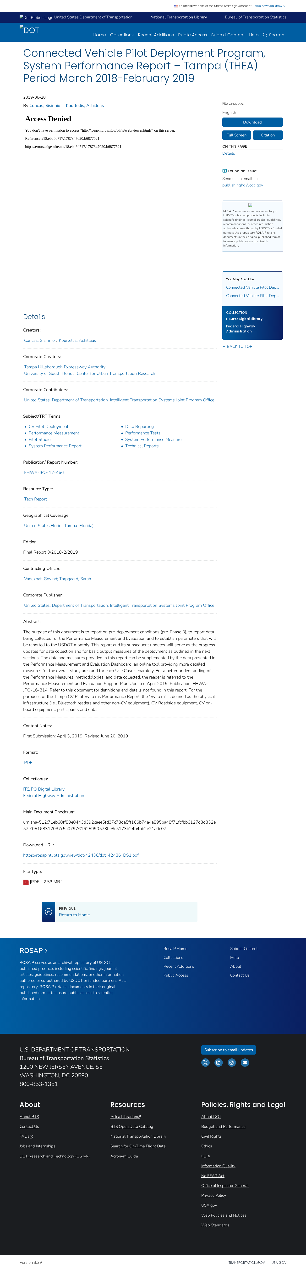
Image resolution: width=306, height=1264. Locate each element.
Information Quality (218, 1166)
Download (252, 122)
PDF (28, 762)
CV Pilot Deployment (48, 426)
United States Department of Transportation (92, 17)
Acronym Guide (124, 1156)
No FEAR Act (212, 1176)
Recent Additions (156, 35)
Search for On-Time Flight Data (138, 1146)
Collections (122, 35)
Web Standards (215, 1225)
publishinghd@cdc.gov (242, 185)
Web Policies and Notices (223, 1215)
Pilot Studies (41, 439)
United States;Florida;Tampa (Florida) (58, 525)
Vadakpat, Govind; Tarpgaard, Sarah (57, 579)
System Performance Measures (154, 439)
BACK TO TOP (239, 346)
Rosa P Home (175, 948)
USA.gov (209, 1205)
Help (254, 35)
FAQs (24, 1136)
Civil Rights (211, 1136)
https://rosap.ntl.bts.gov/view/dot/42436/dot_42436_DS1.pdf (81, 855)
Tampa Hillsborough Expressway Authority (64, 367)
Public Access (192, 35)
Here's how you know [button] (268, 6)
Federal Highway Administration (53, 795)
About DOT (211, 1116)
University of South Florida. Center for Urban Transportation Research (89, 373)
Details (228, 153)
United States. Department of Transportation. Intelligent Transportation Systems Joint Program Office (119, 400)
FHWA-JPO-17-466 (44, 472)
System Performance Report (55, 446)
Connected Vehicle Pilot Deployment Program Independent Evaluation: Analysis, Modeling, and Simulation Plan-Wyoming (252, 295)
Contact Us (240, 975)
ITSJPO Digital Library (44, 789)
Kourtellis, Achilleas (85, 105)
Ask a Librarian (123, 1116)
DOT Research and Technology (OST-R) (55, 1156)
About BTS (29, 1116)
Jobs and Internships (37, 1146)
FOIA (205, 1156)
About (235, 966)
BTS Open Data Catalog (131, 1126)
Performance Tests (142, 433)
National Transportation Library (138, 1136)
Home (99, 35)
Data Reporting (139, 426)
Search (276, 35)
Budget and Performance (223, 1126)
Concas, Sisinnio (44, 105)
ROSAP (31, 950)
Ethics (206, 1146)
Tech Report (35, 499)
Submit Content (228, 35)
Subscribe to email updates (228, 1050)
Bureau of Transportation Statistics (255, 17)
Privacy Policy (213, 1195)
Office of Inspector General (225, 1185)
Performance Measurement (54, 433)
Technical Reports (142, 446)
